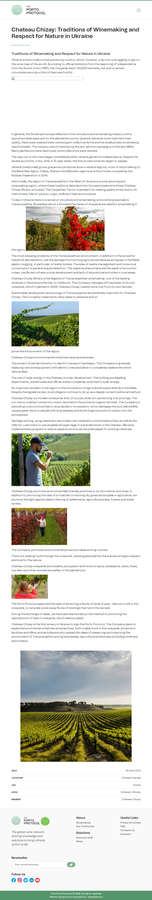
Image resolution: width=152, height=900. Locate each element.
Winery (136, 792)
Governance (83, 823)
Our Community (85, 826)
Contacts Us (127, 830)
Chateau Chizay (131, 799)
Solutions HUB (84, 838)
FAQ (122, 826)
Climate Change (131, 778)
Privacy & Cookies (130, 823)
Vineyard (126, 792)
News (79, 841)
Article (137, 785)
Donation (125, 834)
